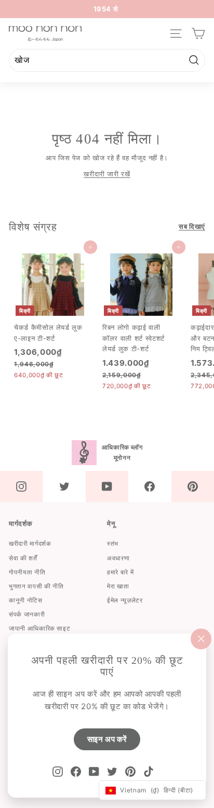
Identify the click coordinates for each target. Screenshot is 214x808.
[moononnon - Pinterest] (192, 486)
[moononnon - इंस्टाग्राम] (21, 486)
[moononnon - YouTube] (107, 486)
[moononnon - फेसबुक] (149, 486)
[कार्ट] (198, 33)
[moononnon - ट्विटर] (64, 486)
